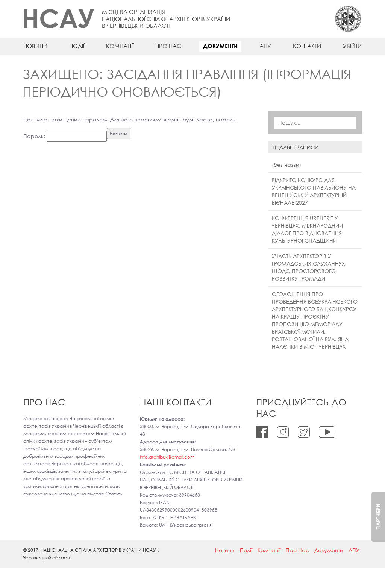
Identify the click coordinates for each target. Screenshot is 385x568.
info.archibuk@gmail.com (167, 457)
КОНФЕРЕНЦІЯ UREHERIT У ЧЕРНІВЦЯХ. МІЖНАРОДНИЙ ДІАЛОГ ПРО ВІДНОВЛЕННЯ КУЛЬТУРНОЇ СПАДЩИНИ (307, 229)
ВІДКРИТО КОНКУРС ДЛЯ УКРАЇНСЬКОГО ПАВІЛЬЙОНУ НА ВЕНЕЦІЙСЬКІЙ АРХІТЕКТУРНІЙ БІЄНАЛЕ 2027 (314, 191)
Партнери (378, 517)
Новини (35, 46)
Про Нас (168, 46)
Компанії (119, 46)
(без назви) (286, 164)
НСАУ (58, 18)
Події (76, 46)
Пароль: (35, 136)
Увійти (352, 46)
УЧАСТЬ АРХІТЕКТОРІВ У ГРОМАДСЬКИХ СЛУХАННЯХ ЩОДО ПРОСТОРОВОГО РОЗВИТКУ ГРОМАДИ (308, 267)
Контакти (307, 46)
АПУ (265, 46)
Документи (220, 46)
